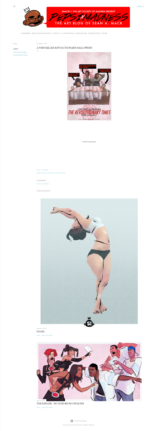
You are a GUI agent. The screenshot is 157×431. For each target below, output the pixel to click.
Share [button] (15, 44)
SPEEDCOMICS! (94, 33)
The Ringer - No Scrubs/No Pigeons (60, 403)
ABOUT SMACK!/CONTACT (42, 33)
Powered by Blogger (80, 421)
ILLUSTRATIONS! (67, 33)
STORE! (104, 33)
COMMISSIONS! (81, 33)
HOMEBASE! (26, 33)
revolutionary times (20, 55)
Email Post (45, 170)
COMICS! (56, 33)
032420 (40, 331)
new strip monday (20, 52)
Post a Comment (43, 184)
